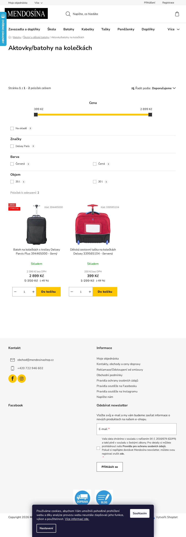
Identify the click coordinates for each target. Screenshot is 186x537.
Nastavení (46, 528)
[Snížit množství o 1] (15, 291)
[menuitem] (24, 29)
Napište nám (105, 397)
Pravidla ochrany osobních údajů (117, 381)
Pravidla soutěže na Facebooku (117, 386)
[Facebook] (12, 378)
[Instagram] (21, 378)
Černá (103, 163)
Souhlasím (140, 513)
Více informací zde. (77, 519)
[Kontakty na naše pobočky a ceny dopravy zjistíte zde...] (82, 498)
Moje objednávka (17, 3)
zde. (122, 453)
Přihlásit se (110, 467)
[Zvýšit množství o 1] (33, 291)
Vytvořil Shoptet (167, 517)
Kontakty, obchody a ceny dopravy (118, 364)
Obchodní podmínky (109, 375)
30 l (102, 181)
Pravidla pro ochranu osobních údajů (144, 446)
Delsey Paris (25, 146)
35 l (20, 181)
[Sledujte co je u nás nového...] (104, 498)
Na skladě (23, 128)
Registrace (168, 2)
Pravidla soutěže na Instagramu (117, 391)
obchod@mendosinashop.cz (35, 360)
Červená (22, 163)
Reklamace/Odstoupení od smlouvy (120, 370)
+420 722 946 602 (30, 368)
